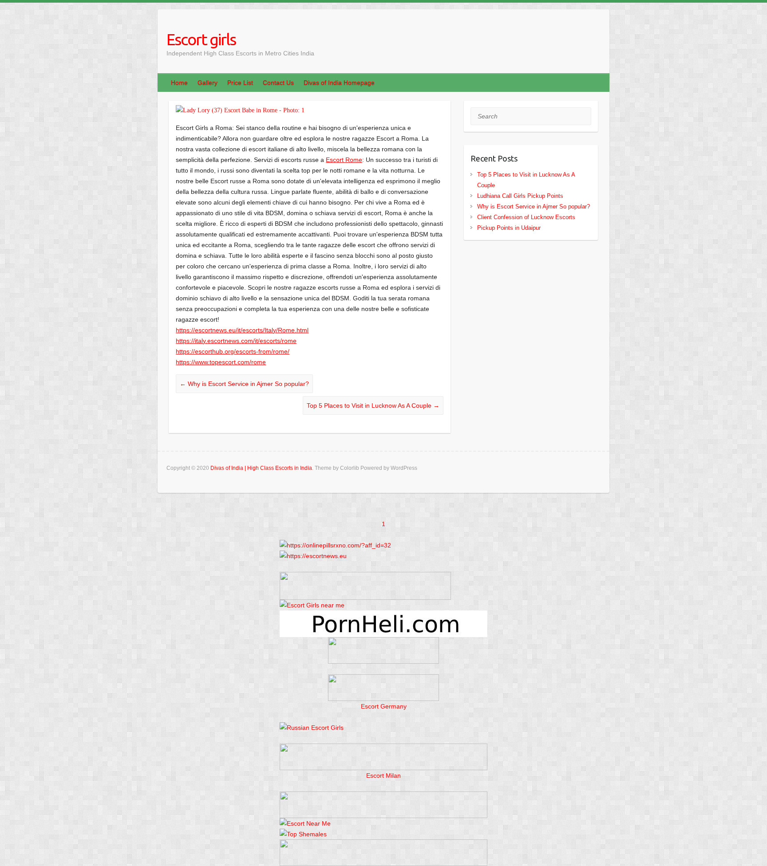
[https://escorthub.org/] (383, 650)
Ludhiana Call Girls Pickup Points (520, 196)
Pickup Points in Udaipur (509, 227)
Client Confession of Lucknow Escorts (526, 217)
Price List (240, 82)
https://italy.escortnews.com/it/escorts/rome (236, 340)
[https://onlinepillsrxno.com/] (335, 545)
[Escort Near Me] (305, 823)
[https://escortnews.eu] (313, 555)
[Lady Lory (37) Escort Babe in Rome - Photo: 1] (309, 110)
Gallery (207, 82)
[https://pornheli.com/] (365, 577)
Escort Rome (344, 159)
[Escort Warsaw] (383, 844)
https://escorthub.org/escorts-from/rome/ (232, 351)
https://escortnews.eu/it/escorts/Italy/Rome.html (242, 330)
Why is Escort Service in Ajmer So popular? (244, 383)
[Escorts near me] (312, 605)
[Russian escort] (312, 727)
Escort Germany (384, 706)
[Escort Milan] (383, 748)
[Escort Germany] (383, 687)
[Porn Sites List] (383, 615)
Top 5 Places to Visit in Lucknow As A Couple (373, 405)
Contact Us (278, 82)
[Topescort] (383, 796)
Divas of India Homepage (339, 82)
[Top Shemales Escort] (303, 834)
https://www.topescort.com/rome (221, 362)
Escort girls (201, 39)
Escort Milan (383, 775)
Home (179, 82)
